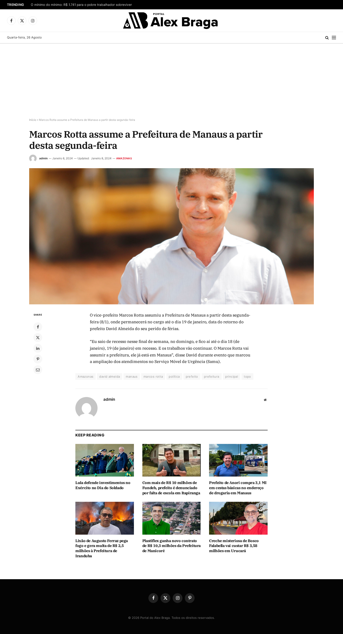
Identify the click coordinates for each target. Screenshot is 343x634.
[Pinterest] (37, 359)
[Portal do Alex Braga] (171, 20)
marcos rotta (153, 376)
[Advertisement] (172, 81)
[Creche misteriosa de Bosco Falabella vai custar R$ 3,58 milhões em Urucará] (238, 518)
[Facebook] (37, 326)
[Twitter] (37, 337)
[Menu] (334, 37)
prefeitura (211, 376)
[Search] (327, 37)
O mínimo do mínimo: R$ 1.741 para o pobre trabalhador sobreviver (81, 5)
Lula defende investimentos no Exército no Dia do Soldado (102, 485)
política (174, 376)
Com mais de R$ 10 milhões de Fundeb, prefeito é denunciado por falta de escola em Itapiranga (171, 487)
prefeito (192, 376)
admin (43, 158)
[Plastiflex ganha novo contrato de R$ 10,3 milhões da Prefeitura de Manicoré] (171, 518)
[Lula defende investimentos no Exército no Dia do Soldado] (104, 460)
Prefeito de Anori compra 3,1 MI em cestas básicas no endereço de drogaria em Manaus (237, 487)
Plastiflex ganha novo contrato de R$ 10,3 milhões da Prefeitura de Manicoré (171, 545)
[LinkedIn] (37, 348)
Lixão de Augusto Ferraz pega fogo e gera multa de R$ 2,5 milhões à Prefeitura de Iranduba (101, 548)
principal (231, 376)
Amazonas (124, 158)
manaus (131, 376)
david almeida (109, 376)
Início (32, 120)
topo (247, 376)
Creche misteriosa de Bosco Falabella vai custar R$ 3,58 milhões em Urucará (234, 545)
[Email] (37, 369)
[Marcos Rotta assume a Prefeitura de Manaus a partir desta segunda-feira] (171, 236)
